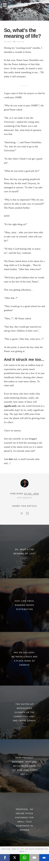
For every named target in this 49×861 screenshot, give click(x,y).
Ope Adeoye (8, 42)
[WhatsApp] (24, 857)
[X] (15, 857)
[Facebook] (5, 857)
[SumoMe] (44, 857)
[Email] (34, 857)
